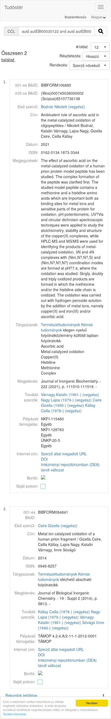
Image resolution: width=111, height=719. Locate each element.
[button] (100, 47)
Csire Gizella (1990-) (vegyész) (71, 402)
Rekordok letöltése (21, 695)
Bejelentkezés (75, 17)
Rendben (92, 703)
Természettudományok (60, 324)
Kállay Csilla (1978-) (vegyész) (68, 408)
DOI (44, 459)
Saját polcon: (27, 486)
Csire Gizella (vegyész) (57, 525)
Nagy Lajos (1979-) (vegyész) (66, 400)
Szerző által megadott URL (64, 453)
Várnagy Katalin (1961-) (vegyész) (70, 394)
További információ (14, 714)
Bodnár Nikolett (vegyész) (63, 106)
